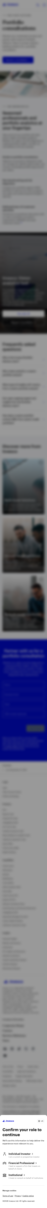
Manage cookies (9, 1190)
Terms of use (8, 1196)
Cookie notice (28, 1196)
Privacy (18, 1196)
